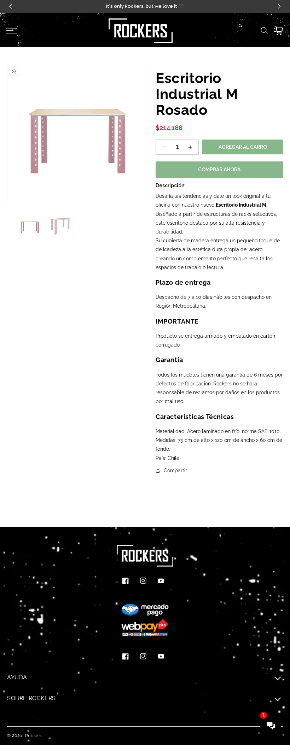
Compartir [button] (175, 470)
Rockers (34, 735)
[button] (11, 31)
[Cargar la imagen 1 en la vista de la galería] (29, 225)
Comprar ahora (219, 169)
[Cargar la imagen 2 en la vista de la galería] (60, 225)
